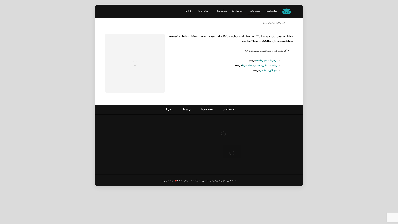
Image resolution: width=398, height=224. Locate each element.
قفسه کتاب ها (185, 139)
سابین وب (165, 181)
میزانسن (264, 70)
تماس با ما (186, 149)
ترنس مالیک (272, 60)
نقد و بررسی (185, 134)
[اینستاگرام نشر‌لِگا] (110, 12)
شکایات (188, 144)
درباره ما (187, 129)
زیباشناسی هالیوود (269, 65)
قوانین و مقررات (183, 124)
